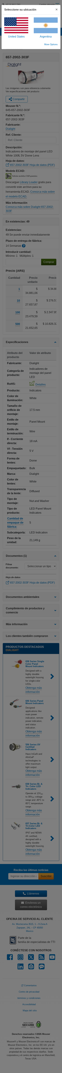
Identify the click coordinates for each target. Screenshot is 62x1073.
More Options (51, 44)
